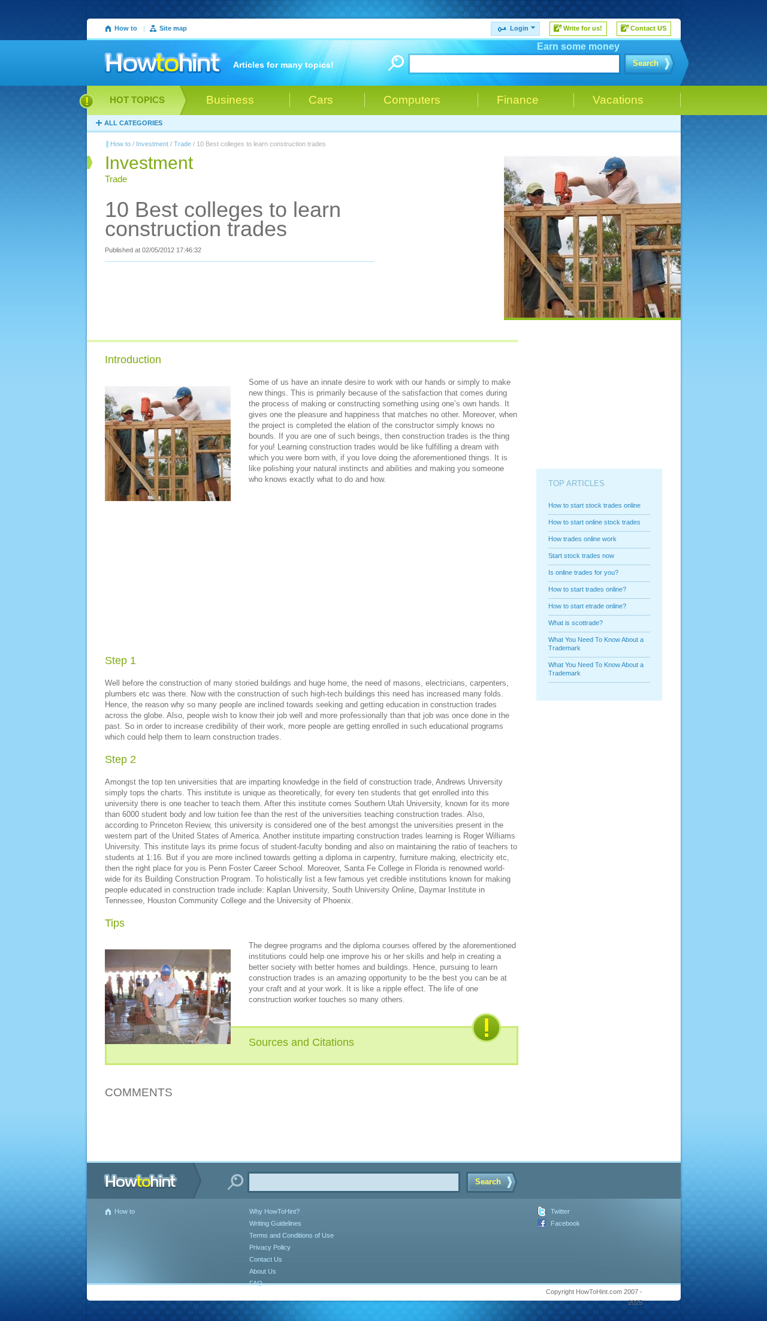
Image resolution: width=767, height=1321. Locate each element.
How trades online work (582, 538)
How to (125, 28)
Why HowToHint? (274, 1211)
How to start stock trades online (594, 505)
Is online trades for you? (583, 572)
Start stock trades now (581, 555)
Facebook (565, 1223)
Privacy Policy (270, 1247)
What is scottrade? (575, 622)
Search (646, 63)
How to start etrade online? (587, 606)
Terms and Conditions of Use (291, 1235)
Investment (152, 143)
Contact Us (265, 1259)
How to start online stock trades (594, 522)
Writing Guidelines (275, 1223)
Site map (173, 28)
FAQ (255, 1283)
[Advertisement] (338, 571)
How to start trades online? (587, 589)
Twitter (560, 1211)
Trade (182, 143)
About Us (262, 1271)
